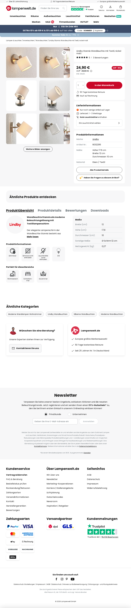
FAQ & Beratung (14, 479)
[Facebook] (58, 579)
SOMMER (90, 30)
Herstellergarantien (16, 505)
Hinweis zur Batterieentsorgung (75, 584)
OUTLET (84, 21)
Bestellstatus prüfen (16, 483)
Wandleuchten (41, 40)
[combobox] (53, 8)
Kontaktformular (40, 446)
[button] (21, 95)
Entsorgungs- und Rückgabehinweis (103, 584)
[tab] (20, 210)
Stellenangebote (64, 488)
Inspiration (52, 505)
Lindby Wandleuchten (57, 314)
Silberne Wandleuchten (84, 314)
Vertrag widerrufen (16, 474)
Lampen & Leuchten (13, 40)
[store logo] (21, 8)
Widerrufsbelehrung (97, 488)
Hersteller (87, 453)
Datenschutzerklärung (88, 446)
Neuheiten (112, 16)
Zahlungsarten (13, 492)
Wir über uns (53, 474)
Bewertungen (76, 210)
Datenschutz (93, 479)
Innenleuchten (28, 40)
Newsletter (52, 479)
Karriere (51, 488)
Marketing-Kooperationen (60, 483)
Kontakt (10, 501)
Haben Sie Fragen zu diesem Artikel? (101, 177)
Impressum (92, 483)
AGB (89, 474)
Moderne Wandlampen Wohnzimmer (25, 314)
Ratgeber (63, 505)
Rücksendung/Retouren (18, 488)
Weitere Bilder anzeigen (38, 149)
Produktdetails (49, 210)
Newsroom (52, 501)
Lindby (95, 139)
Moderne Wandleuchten (112, 314)
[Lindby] (15, 225)
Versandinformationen (17, 497)
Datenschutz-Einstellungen (24, 584)
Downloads (100, 210)
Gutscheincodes (55, 497)
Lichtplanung (53, 492)
